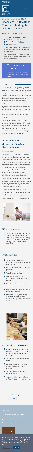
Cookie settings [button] (7, 448)
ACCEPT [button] (16, 448)
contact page (10, 414)
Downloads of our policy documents (11, 422)
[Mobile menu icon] (30, 8)
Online (4, 34)
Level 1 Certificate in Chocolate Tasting (17, 181)
